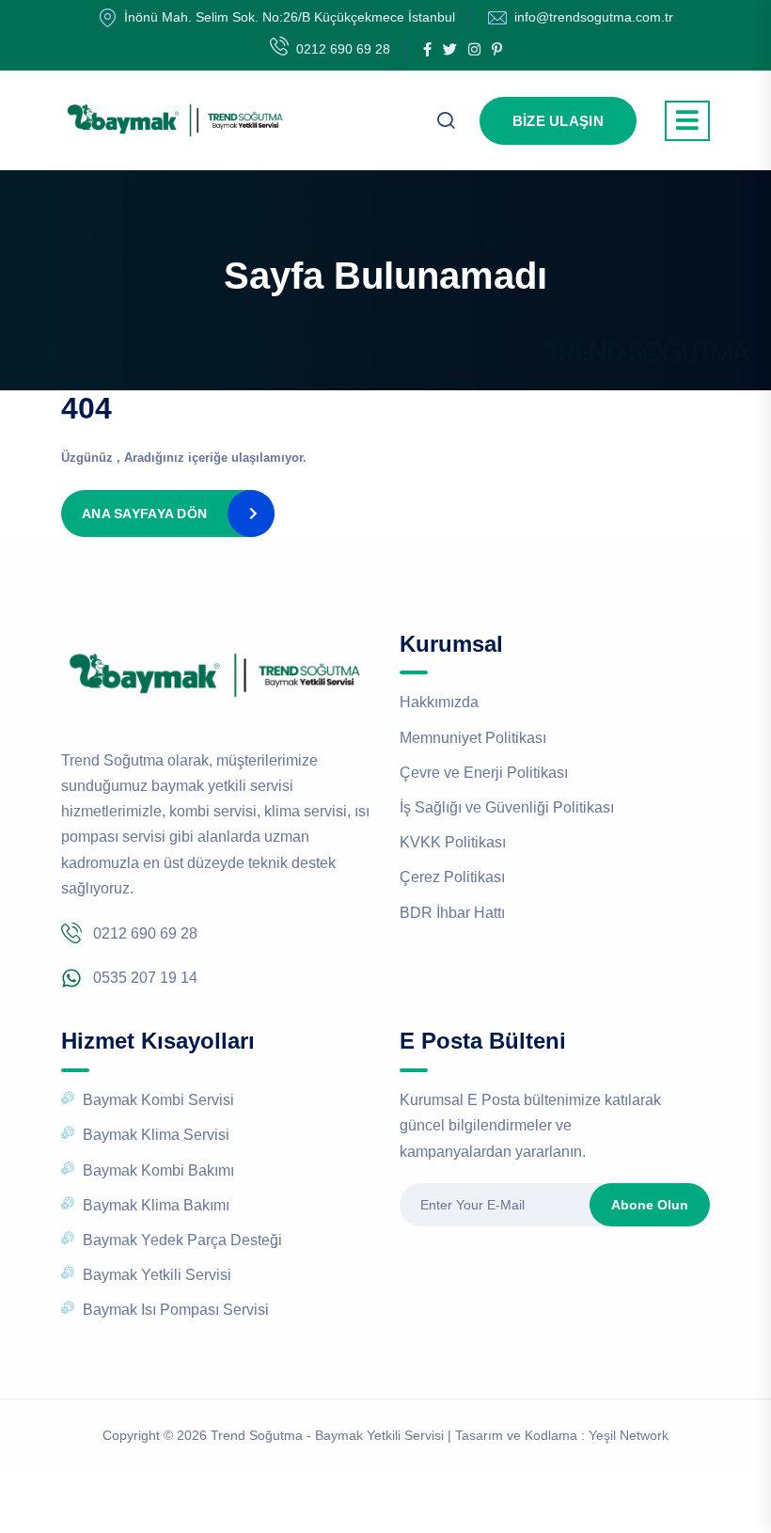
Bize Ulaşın (558, 121)
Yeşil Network (629, 1435)
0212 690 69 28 (343, 48)
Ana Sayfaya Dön (144, 513)
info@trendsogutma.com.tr (593, 16)
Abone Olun (649, 1204)
